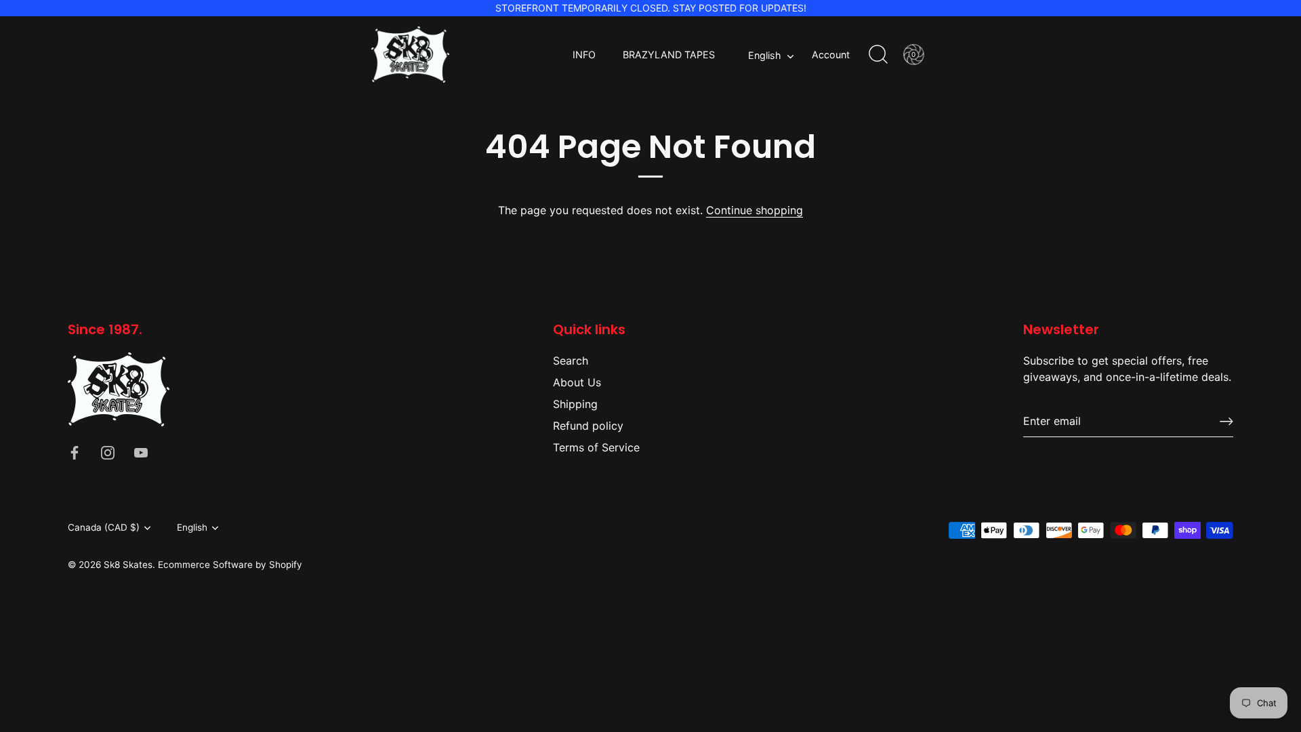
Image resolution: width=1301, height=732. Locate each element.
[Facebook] (74, 452)
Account (831, 54)
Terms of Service (596, 447)
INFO (584, 54)
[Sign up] (1226, 421)
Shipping (575, 404)
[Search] (878, 55)
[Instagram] (108, 452)
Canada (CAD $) (104, 527)
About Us (577, 382)
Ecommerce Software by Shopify (230, 564)
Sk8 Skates (128, 564)
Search (570, 360)
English (764, 55)
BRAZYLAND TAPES (669, 54)
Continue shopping (754, 210)
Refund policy (588, 425)
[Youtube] (141, 452)
